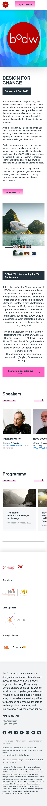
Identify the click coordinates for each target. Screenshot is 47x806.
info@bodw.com (10, 720)
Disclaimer (7, 743)
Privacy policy (21, 741)
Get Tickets (10, 192)
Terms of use (8, 741)
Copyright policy (35, 741)
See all (7, 400)
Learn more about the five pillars (20, 372)
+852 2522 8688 (10, 724)
